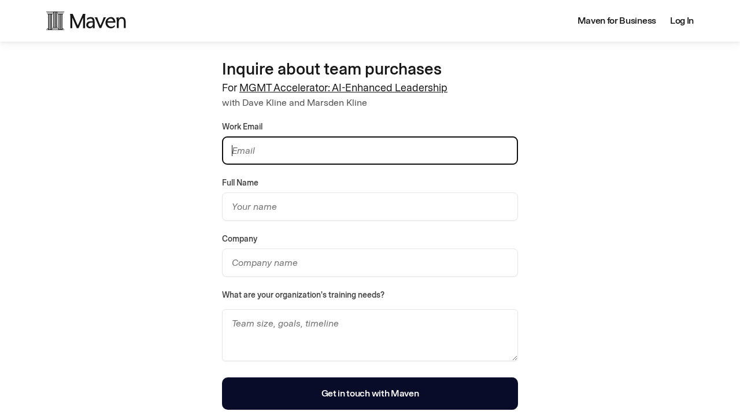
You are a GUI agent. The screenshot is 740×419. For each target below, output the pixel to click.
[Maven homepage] (86, 21)
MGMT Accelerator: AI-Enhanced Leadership (343, 87)
